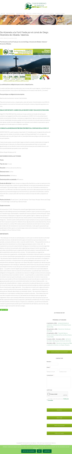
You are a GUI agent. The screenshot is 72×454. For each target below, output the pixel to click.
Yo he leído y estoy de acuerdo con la (58, 399)
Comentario (50, 375)
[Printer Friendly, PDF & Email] (4, 309)
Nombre (49, 361)
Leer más (47, 451)
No (39, 451)
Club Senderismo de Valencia (36, 6)
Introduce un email (51, 371)
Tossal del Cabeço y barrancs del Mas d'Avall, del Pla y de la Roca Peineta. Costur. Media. (59, 334)
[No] (70, 449)
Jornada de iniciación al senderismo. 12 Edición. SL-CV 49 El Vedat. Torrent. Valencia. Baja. (59, 324)
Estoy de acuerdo (28, 451)
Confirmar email (62, 371)
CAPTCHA (49, 390)
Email (49, 367)
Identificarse (60, 13)
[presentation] (57, 394)
